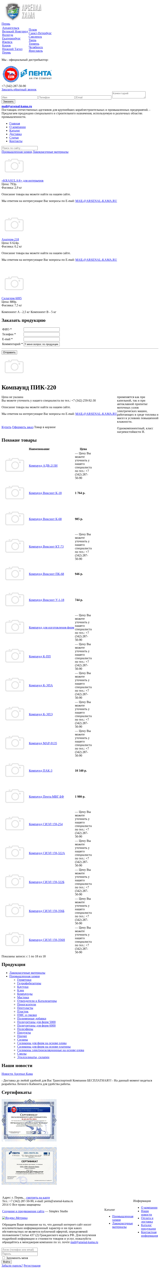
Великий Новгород (15, 31)
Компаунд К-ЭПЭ (41, 714)
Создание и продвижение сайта (23, 1211)
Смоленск (35, 36)
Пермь (6, 23)
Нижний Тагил (12, 49)
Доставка (15, 134)
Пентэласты (25, 1008)
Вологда (7, 35)
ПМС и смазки (27, 1015)
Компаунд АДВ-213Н (43, 465)
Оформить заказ (22, 427)
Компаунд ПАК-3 (40, 770)
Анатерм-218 (10, 239)
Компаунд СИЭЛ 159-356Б (46, 911)
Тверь (32, 40)
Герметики (24, 979)
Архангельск (10, 28)
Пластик (22, 1011)
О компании (17, 127)
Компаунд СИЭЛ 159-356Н (47, 940)
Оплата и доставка (147, 1219)
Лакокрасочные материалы (27, 972)
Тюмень (34, 43)
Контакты (15, 141)
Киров (6, 45)
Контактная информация (149, 1233)
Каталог (14, 130)
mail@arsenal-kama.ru (17, 106)
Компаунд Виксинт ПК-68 (46, 574)
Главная (14, 123)
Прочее (22, 1036)
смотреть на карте (38, 1197)
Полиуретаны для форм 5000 (36, 1022)
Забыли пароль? (12, 1265)
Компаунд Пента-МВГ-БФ (46, 796)
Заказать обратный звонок (19, 89)
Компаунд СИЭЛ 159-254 (46, 824)
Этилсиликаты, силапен (33, 1057)
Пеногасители (26, 1004)
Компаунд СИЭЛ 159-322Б (46, 882)
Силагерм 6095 (12, 298)
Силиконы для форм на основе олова (42, 1043)
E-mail (7, 339)
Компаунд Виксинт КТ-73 (46, 546)
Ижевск (7, 42)
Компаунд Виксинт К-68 (45, 519)
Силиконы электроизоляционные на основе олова (50, 1050)
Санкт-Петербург (40, 33)
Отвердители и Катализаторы (37, 1001)
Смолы (22, 1053)
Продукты (24, 1032)
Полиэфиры (25, 1029)
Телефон (9, 334)
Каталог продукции (148, 1226)
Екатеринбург (11, 38)
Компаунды (25, 993)
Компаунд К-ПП (40, 656)
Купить (6, 427)
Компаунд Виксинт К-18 (45, 493)
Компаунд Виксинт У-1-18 (46, 600)
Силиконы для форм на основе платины (44, 1046)
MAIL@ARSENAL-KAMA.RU (96, 201)
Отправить (9, 352)
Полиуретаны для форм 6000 (36, 1025)
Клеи (20, 990)
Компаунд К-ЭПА (41, 685)
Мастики (23, 997)
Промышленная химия (24, 976)
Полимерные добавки (31, 1018)
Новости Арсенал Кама (17, 1073)
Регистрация (32, 1265)
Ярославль (36, 50)
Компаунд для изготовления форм (51, 627)
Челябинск (36, 47)
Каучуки (22, 986)
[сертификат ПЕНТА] (29, 1183)
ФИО (7, 329)
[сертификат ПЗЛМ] (29, 1140)
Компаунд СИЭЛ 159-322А (47, 853)
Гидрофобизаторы (29, 983)
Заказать (8, 101)
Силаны (22, 1039)
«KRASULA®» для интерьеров (23, 180)
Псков (33, 29)
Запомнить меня (16, 1258)
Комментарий (12, 344)
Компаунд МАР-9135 (43, 743)
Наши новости (146, 1212)
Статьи (14, 137)
